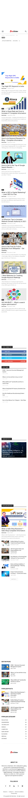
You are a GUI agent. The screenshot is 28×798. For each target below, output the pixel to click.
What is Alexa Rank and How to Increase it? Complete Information (14, 112)
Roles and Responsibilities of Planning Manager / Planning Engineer (18, 565)
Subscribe (23, 361)
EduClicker (4, 88)
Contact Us (11, 791)
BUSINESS (4, 526)
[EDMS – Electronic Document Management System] (5, 667)
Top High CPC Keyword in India (13, 86)
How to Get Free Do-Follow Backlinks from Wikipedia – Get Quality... (13, 248)
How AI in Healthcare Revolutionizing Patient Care (13, 394)
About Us (5, 791)
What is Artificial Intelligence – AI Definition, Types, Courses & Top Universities (12, 452)
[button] (2, 31)
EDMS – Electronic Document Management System (13, 371)
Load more (13, 579)
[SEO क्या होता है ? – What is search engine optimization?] (14, 294)
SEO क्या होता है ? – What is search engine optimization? (13, 303)
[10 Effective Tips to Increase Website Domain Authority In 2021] (14, 211)
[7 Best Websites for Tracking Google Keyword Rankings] (14, 267)
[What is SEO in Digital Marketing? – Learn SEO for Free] (14, 184)
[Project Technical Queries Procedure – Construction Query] (5, 573)
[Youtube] (22, 786)
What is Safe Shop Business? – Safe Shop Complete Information (13, 530)
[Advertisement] (14, 15)
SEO (3, 83)
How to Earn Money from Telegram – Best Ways (14, 400)
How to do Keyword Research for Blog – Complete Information (13, 139)
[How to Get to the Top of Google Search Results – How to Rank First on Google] (14, 157)
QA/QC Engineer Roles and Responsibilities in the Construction (17, 550)
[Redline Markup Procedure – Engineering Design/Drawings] (5, 543)
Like (24, 351)
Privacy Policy (14, 793)
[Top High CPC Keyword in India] (14, 78)
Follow (23, 354)
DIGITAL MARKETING (10, 35)
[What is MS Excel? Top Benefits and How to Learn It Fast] (5, 682)
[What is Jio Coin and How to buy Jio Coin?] (5, 674)
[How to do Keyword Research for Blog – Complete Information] (14, 130)
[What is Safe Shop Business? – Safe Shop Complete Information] (14, 518)
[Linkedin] (14, 786)
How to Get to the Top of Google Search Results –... (13, 166)
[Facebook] (5, 786)
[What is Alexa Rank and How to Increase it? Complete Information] (14, 103)
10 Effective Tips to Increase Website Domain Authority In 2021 (14, 220)
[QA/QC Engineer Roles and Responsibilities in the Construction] (5, 550)
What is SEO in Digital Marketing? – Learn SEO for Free (14, 193)
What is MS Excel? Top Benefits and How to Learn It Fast (12, 382)
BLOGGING (15, 40)
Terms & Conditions (19, 791)
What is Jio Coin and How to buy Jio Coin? (12, 377)
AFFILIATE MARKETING (6, 40)
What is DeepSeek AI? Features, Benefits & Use (13, 388)
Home (3, 35)
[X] (18, 786)
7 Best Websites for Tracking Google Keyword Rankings (12, 276)
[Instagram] (9, 786)
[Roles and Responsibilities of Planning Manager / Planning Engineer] (5, 566)
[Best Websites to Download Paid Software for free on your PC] (5, 558)
